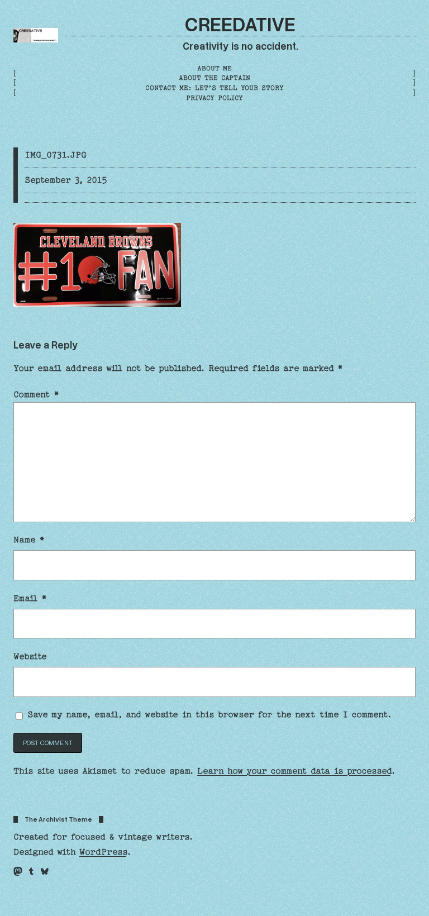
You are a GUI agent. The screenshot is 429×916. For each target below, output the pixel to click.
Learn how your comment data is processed (293, 770)
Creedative (240, 23)
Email (30, 598)
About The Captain (214, 77)
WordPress (102, 851)
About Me (214, 68)
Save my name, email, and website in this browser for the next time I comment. (209, 714)
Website (30, 656)
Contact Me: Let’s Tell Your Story (214, 87)
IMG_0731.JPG (56, 154)
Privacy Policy (214, 97)
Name (29, 539)
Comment (36, 394)
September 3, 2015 (66, 179)
